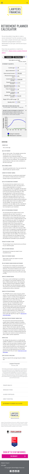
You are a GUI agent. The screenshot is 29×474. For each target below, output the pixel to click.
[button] (14, 64)
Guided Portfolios (8, 394)
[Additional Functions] (24, 57)
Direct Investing (8, 399)
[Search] (27, 2)
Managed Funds (8, 390)
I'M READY (13, 456)
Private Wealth (7, 385)
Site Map (3, 465)
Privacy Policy (5, 463)
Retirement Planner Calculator (12, 403)
